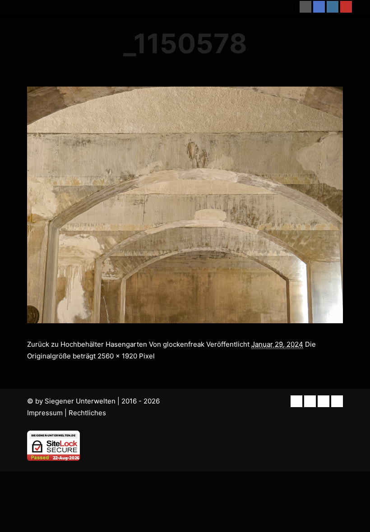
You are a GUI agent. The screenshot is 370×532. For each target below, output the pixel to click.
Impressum (45, 412)
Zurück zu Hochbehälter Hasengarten (87, 344)
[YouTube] (346, 7)
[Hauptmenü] (277, 7)
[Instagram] (332, 7)
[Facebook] (319, 7)
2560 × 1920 (117, 356)
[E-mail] (305, 7)
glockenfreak (183, 344)
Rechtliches (87, 412)
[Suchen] (261, 7)
